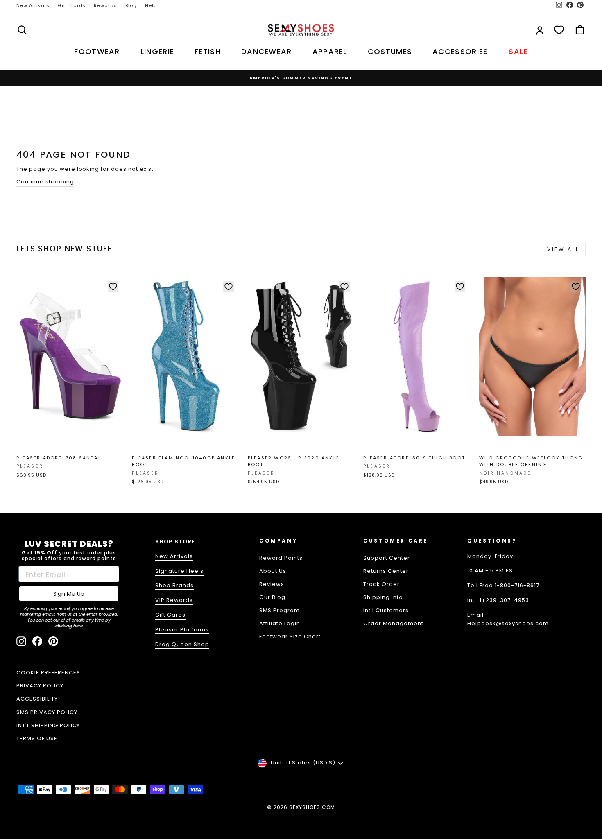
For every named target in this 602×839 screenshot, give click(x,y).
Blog (131, 5)
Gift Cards (72, 5)
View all (563, 249)
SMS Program (279, 610)
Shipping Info (383, 597)
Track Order (381, 584)
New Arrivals (33, 5)
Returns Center (386, 571)
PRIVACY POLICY (39, 686)
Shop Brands (174, 585)
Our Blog (272, 597)
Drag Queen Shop (182, 644)
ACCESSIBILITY (37, 699)
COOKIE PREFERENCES (48, 672)
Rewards (105, 5)
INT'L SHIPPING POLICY (48, 725)
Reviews (271, 584)
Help (151, 5)
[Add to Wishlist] (113, 286)
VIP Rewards (174, 600)
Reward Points (281, 558)
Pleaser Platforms (182, 629)
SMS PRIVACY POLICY (46, 712)
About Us (272, 571)
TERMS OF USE (36, 738)
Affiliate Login (279, 623)
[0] (559, 29)
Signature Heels (179, 571)
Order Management (393, 623)
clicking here (69, 626)
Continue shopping (45, 181)
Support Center (386, 558)
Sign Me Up (68, 594)
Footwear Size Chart (290, 636)
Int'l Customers (386, 610)
